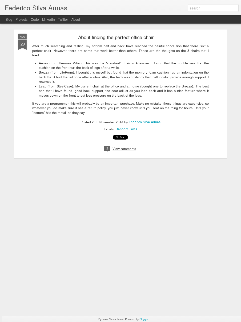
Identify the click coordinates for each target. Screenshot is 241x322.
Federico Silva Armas (145, 122)
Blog (9, 19)
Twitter (63, 19)
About (75, 19)
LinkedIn (48, 19)
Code (35, 19)
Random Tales (126, 129)
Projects (22, 19)
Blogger (144, 319)
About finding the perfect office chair (116, 37)
